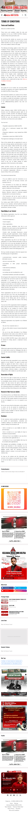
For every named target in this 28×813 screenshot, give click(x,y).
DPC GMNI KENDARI (6, 663)
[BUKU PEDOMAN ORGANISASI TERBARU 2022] (4, 601)
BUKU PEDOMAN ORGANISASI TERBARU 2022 (17, 599)
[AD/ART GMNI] (4, 607)
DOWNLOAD (18, 661)
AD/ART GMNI (11, 605)
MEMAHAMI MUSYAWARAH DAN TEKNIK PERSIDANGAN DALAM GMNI (16, 612)
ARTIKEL (4, 661)
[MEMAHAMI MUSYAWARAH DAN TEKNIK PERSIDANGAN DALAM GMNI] (4, 613)
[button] (1, 15)
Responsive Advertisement (14, 636)
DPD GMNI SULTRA (17, 663)
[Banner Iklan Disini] (14, 792)
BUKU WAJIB (11, 661)
